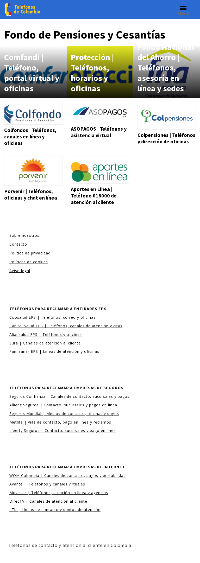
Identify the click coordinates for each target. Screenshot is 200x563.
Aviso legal (19, 270)
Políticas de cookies (28, 261)
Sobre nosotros (24, 235)
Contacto (18, 244)
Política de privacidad (30, 253)
